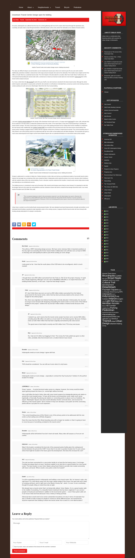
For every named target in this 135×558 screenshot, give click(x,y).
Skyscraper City (108, 178)
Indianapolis (107, 294)
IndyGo (113, 298)
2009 (107, 255)
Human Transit (108, 157)
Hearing (116, 292)
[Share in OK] (24, 224)
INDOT (114, 294)
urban (113, 321)
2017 (107, 232)
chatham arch (107, 280)
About (29, 7)
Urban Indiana (108, 190)
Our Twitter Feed (108, 125)
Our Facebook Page (109, 122)
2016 (107, 235)
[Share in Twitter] (34, 224)
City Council (107, 104)
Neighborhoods (43, 7)
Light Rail (109, 301)
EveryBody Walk (108, 151)
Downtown (109, 287)
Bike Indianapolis (109, 142)
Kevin (23, 261)
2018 (107, 229)
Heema (106, 57)
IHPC (121, 292)
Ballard (114, 273)
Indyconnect (109, 296)
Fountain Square (110, 289)
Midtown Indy (107, 163)
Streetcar (114, 319)
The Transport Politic (109, 184)
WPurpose (107, 199)
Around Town (107, 273)
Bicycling (106, 275)
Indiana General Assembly (111, 110)
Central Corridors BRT (39, 127)
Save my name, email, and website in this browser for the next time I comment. (35, 546)
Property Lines (108, 172)
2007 (107, 261)
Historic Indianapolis (109, 154)
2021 (107, 220)
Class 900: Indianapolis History (112, 148)
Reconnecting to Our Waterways (113, 175)
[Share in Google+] (29, 224)
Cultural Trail (108, 282)
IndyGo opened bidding (24, 121)
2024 (107, 211)
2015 (107, 238)
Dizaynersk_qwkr (109, 75)
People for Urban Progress (111, 169)
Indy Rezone (107, 116)
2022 (107, 217)
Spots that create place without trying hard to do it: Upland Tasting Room (113, 64)
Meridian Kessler (110, 303)
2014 (107, 241)
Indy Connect (107, 113)
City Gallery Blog (108, 145)
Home (21, 7)
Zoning (104, 325)
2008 (107, 258)
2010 (107, 252)
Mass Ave (118, 301)
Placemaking (107, 314)
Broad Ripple (114, 278)
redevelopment (107, 316)
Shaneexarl (107, 52)
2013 (107, 244)
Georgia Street (109, 292)
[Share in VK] (19, 224)
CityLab (106, 92)
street (109, 319)
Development (108, 285)
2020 (107, 223)
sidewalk (105, 319)
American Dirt (108, 139)
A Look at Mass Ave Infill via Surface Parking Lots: (113, 77)
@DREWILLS (25, 386)
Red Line (116, 317)
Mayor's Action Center (110, 119)
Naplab (106, 166)
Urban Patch (107, 193)
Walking (119, 323)
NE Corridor (111, 306)
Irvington (120, 299)
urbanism (113, 324)
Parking (113, 308)
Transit (57, 7)
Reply (86, 254)
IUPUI (103, 301)
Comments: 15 (42, 20)
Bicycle (66, 7)
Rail (114, 314)
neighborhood (106, 308)
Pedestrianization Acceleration (110, 312)
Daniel (24, 476)
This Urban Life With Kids (111, 187)
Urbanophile (107, 196)
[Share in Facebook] (14, 224)
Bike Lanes (116, 276)
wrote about (78, 77)
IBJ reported (30, 82)
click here (70, 121)
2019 (107, 226)
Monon (104, 306)
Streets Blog (107, 181)
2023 (107, 214)
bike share (104, 278)
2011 (107, 249)
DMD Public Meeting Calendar (112, 107)
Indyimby (106, 160)
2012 (107, 246)
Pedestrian (77, 7)
